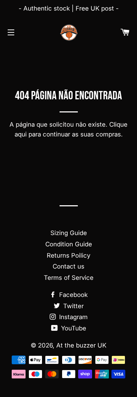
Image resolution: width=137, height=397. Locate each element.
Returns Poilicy (68, 255)
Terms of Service (69, 277)
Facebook (72, 294)
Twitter (72, 306)
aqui (21, 134)
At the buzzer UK (81, 345)
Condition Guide (68, 244)
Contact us (68, 266)
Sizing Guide (68, 233)
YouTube (72, 328)
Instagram (72, 317)
